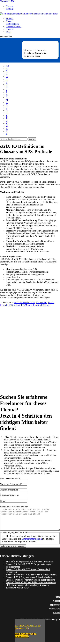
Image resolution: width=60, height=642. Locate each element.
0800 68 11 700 (7, 1)
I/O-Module (26, 305)
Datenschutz (54, 608)
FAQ (8, 31)
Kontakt (9, 9)
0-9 (7, 66)
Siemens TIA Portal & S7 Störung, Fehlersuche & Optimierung (28, 570)
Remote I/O (41, 302)
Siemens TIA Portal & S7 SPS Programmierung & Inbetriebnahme (28, 565)
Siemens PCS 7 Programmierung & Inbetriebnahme (29, 577)
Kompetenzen (12, 24)
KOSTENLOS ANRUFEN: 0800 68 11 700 (28, 627)
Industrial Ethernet (41, 305)
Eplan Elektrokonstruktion (17, 587)
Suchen (32, 139)
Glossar (9, 6)
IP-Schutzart (14, 305)
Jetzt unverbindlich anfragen (13, 546)
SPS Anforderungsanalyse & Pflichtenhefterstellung (29, 561)
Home (57, 596)
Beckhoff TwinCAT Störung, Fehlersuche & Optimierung (31, 582)
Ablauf (9, 21)
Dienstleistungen (13, 26)
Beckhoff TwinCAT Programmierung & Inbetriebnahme (30, 579)
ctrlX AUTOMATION (24, 302)
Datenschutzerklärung (32, 539)
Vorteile (9, 18)
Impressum (55, 604)
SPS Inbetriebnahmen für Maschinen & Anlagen (27, 585)
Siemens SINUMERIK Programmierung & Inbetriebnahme (31, 574)
